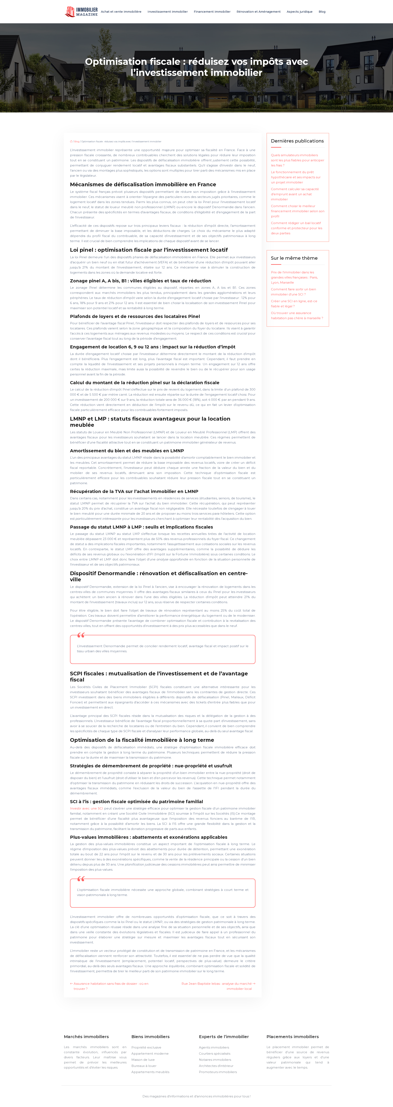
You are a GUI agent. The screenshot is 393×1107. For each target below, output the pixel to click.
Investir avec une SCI (86, 808)
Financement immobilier (212, 11)
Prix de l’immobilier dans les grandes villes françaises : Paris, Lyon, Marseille (294, 277)
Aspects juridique (300, 11)
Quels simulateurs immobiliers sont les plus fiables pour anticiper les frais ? (297, 160)
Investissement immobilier (168, 11)
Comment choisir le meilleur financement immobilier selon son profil (297, 211)
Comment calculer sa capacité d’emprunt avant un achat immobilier (295, 194)
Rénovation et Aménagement (259, 11)
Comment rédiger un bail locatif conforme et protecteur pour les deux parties (296, 228)
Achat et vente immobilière (121, 11)
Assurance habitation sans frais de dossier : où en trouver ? (111, 986)
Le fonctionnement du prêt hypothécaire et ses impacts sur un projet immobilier (296, 177)
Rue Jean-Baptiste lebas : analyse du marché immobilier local (217, 986)
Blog (322, 11)
